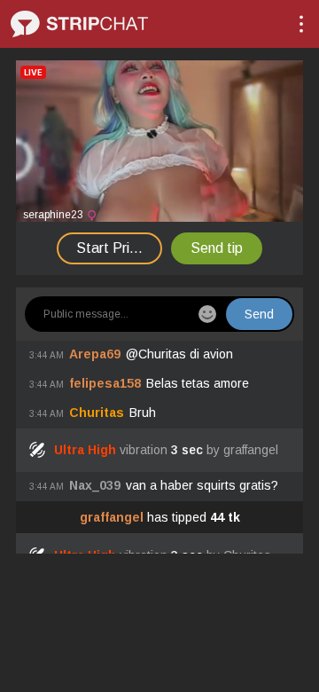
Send (259, 314)
